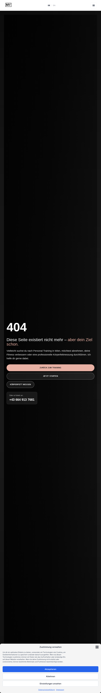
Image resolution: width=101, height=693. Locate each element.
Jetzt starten (50, 376)
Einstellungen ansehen (50, 683)
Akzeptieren (50, 669)
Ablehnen (50, 676)
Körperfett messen (20, 384)
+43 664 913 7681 (21, 399)
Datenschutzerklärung (46, 690)
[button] (97, 647)
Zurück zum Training (50, 368)
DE (49, 5)
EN (54, 5)
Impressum (60, 690)
